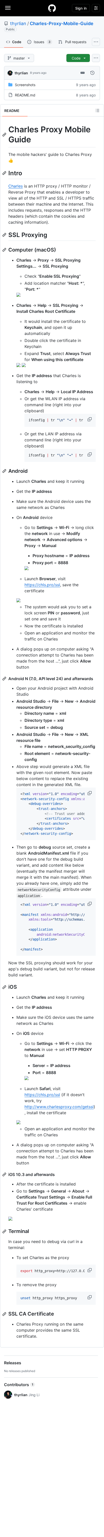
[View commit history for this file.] (92, 72)
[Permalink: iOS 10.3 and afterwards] (4, 1174)
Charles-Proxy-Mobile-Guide (61, 23)
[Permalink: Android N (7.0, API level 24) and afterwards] (4, 678)
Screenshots (25, 85)
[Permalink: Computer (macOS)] (4, 249)
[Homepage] (52, 8)
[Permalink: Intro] (4, 172)
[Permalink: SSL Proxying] (4, 234)
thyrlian (18, 23)
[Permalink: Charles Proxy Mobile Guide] (4, 134)
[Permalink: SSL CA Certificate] (4, 1314)
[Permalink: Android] (4, 471)
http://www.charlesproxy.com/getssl (59, 1106)
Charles (15, 186)
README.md (25, 95)
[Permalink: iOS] (4, 987)
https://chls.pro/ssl (42, 584)
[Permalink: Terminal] (4, 1231)
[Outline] (97, 110)
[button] (90, 419)
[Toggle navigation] (8, 8)
